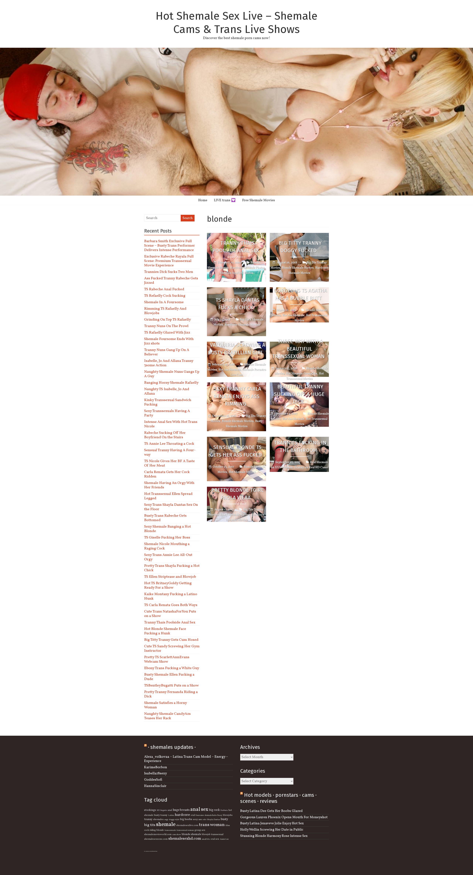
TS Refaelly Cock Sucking (164, 295)
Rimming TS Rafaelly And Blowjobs (165, 311)
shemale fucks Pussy (213, 815)
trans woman (212, 825)
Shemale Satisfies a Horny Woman (165, 705)
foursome (200, 815)
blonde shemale (191, 834)
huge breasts (181, 810)
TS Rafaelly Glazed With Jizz (167, 332)
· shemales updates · (172, 747)
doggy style (174, 819)
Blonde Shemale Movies (298, 268)
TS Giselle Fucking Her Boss (167, 537)
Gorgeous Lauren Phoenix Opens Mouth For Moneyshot (284, 817)
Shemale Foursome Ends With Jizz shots (169, 341)
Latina (171, 815)
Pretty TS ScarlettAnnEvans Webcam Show (166, 659)
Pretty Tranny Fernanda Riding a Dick (171, 694)
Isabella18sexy (155, 773)
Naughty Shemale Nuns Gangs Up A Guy (171, 374)
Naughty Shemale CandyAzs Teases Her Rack (167, 716)
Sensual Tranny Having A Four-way (169, 452)
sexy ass (197, 819)
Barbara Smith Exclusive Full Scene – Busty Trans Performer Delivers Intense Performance (169, 246)
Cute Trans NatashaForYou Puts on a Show (170, 614)
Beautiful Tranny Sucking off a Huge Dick (299, 394)
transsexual (217, 834)
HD (158, 810)
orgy (166, 819)
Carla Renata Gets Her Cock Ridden (167, 474)
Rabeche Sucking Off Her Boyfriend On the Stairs (165, 435)
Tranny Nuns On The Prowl (166, 326)
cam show (176, 834)
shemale (166, 824)
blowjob (206, 834)
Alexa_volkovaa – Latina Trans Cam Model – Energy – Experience (186, 758)
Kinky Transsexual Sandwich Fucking (167, 402)
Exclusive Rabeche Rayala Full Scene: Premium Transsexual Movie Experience (169, 261)
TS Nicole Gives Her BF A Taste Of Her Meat (169, 463)
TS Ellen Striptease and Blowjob (170, 576)
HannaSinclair (155, 786)
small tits (206, 839)
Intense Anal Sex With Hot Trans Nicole (170, 424)
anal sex (199, 809)
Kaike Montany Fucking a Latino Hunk (170, 596)
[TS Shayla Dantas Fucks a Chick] (236, 289)
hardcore (182, 814)
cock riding (150, 830)
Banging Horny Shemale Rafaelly (171, 382)
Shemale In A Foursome (164, 302)
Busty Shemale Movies (235, 515)
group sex (200, 830)
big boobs (186, 819)
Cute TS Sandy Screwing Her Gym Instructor (172, 648)
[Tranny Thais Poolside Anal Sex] (236, 235)
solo (204, 819)
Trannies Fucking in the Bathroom (300, 446)
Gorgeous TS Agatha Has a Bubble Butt (300, 294)
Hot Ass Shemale (293, 316)
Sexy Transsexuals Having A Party (167, 413)
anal (170, 810)
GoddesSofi (153, 779)
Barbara (224, 810)
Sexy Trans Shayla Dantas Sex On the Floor (171, 507)
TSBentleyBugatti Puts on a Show (171, 685)
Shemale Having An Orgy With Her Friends (169, 485)
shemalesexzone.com (156, 839)
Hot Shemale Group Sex (301, 374)
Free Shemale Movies (258, 200)
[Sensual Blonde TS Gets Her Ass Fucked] (236, 439)
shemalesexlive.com (187, 825)
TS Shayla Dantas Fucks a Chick (237, 304)
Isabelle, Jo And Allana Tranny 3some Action (168, 363)
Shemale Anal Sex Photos (236, 273)
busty (224, 819)
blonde (160, 830)
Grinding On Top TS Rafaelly (167, 319)
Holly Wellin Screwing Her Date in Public (271, 829)
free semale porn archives (148, 851)
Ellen (227, 825)
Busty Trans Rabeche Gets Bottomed (165, 518)
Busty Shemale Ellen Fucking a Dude (169, 677)
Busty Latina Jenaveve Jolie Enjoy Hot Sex (272, 823)
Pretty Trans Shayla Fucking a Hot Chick (172, 568)
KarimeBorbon (155, 767)
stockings (150, 810)
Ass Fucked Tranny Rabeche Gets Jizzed (171, 280)
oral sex (215, 839)
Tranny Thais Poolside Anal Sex (235, 247)
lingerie (163, 810)
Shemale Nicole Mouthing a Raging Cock (167, 546)
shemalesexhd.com (184, 839)
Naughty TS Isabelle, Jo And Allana (166, 391)
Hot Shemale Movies (242, 472)
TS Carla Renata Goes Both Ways (170, 605)
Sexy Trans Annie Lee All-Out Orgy (168, 557)
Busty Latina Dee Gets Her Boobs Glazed (271, 811)
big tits (149, 825)
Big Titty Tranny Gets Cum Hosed (171, 639)
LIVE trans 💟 (225, 200)
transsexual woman (185, 830)
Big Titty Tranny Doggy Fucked (300, 247)
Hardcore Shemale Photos (247, 268)
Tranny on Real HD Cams (311, 468)
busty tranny (160, 815)
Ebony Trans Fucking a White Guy (171, 668)
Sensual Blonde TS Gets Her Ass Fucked (236, 451)
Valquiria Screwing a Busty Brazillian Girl (236, 349)
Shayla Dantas (213, 819)
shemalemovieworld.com (157, 834)
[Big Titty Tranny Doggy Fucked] (299, 235)
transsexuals (170, 830)
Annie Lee (224, 839)
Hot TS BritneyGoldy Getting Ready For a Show (168, 585)
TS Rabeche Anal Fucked (164, 289)
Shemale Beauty (154, 851)
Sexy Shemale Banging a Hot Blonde (167, 529)
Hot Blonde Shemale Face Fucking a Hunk (165, 631)
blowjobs (227, 815)
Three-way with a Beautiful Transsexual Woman (298, 348)
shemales (158, 819)
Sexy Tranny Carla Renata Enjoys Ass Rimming (237, 396)
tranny (148, 819)
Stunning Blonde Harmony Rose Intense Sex (274, 836)
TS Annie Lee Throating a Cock (169, 443)
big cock (214, 810)
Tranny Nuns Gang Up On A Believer (166, 352)
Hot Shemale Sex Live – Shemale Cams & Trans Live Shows (236, 22)
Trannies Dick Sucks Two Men (168, 272)
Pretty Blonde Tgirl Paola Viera (237, 494)
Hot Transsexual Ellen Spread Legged (168, 496)
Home (202, 200)
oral (193, 815)
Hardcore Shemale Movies (242, 325)
